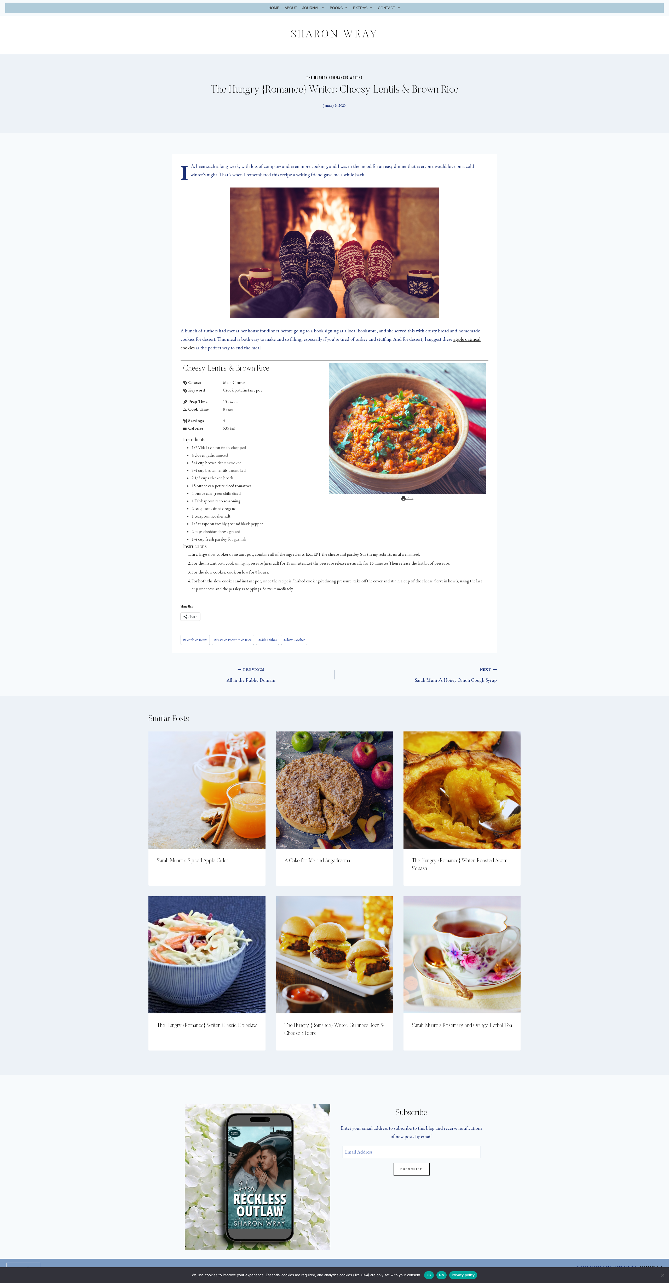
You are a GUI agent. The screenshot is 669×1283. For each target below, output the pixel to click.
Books (336, 8)
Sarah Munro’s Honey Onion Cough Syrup (456, 675)
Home (273, 8)
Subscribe (411, 1169)
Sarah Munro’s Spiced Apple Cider (192, 861)
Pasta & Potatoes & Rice (232, 639)
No (441, 1275)
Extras (360, 8)
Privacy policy (463, 1275)
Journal (310, 8)
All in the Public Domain (251, 675)
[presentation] (207, 790)
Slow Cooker (294, 639)
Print (409, 497)
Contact (386, 8)
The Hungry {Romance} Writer (334, 78)
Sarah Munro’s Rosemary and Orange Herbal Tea (462, 1025)
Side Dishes (267, 639)
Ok (429, 1275)
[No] (662, 1275)
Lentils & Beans (195, 639)
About (291, 8)
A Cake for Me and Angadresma (317, 861)
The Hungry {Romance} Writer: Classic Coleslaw (207, 1025)
